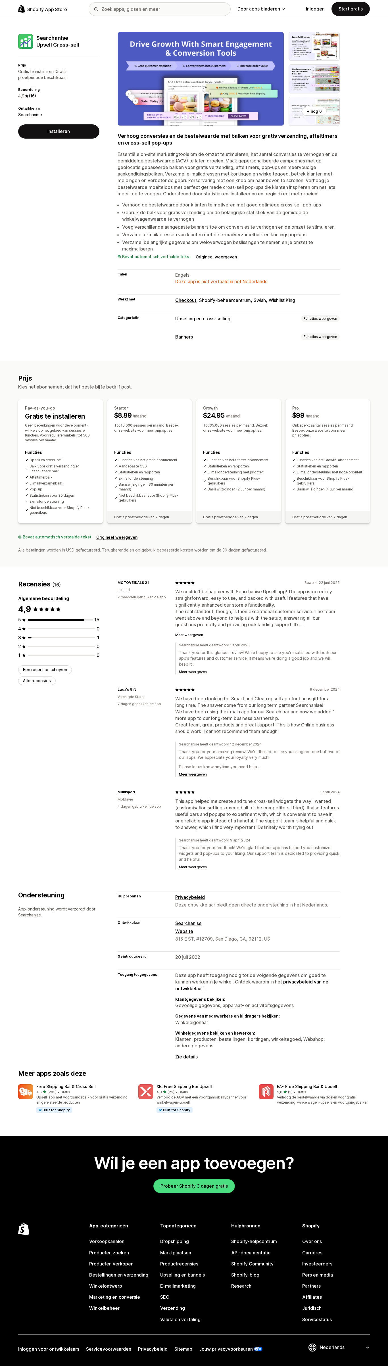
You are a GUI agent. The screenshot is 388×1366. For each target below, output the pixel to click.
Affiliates (312, 1297)
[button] (73, 1098)
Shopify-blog (245, 1275)
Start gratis (351, 9)
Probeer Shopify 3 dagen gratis (194, 1186)
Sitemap (183, 1349)
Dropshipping (174, 1241)
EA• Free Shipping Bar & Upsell (307, 1086)
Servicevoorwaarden (108, 1349)
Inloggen (315, 9)
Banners (184, 337)
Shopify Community (252, 1264)
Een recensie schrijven (45, 669)
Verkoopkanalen (106, 1241)
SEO (165, 1297)
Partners (311, 1286)
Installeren (58, 131)
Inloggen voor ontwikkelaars (48, 1349)
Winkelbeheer (104, 1308)
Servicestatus (317, 1319)
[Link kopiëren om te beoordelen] (152, 582)
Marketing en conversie (114, 1297)
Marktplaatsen (175, 1253)
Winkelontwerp (105, 1286)
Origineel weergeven (216, 256)
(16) (32, 95)
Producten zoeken (109, 1253)
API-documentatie (251, 1253)
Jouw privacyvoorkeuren (226, 1349)
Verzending (172, 1308)
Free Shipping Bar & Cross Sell (66, 1086)
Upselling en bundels (182, 1275)
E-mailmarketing (178, 1286)
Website (184, 931)
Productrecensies (179, 1264)
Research (241, 1286)
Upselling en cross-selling (202, 318)
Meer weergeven (189, 635)
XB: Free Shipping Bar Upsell (184, 1086)
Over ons (312, 1241)
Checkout (185, 300)
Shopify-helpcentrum (254, 1241)
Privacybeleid (190, 897)
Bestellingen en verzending (118, 1275)
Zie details (186, 1057)
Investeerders (317, 1264)
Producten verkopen (111, 1264)
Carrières (312, 1253)
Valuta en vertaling (180, 1319)
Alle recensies (37, 680)
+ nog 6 (314, 111)
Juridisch (312, 1308)
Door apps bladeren (258, 9)
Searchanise (30, 114)
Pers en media (317, 1275)
